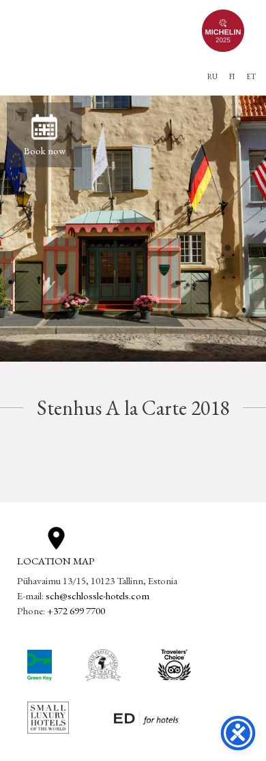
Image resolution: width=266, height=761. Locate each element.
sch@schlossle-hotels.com (97, 595)
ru (212, 76)
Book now (44, 150)
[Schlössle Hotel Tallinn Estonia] (105, 30)
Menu (23, 65)
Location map (56, 560)
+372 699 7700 (76, 610)
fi (232, 76)
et (251, 76)
